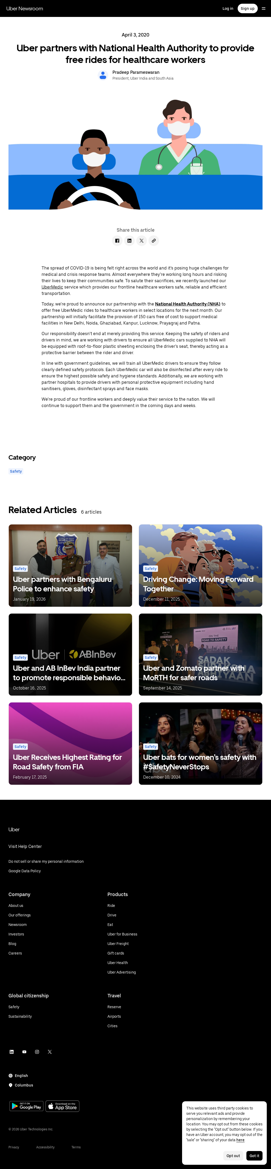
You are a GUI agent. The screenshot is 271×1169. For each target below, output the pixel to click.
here (240, 1140)
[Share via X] (141, 240)
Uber (14, 829)
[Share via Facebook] (117, 240)
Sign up (248, 8)
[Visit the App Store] (62, 1106)
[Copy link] (153, 240)
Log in (228, 8)
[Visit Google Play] (26, 1106)
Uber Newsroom (24, 8)
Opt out (233, 1156)
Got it (254, 1156)
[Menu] (263, 8)
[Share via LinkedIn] (129, 240)
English (21, 1076)
